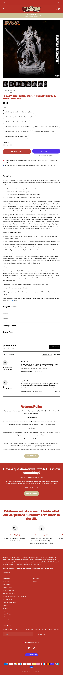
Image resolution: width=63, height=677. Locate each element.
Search (34, 581)
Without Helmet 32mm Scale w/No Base (17, 131)
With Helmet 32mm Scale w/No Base (46, 127)
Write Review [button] (55, 347)
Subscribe (41, 634)
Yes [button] (33, 371)
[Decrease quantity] (4, 145)
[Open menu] (4, 8)
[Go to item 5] (29, 84)
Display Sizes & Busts (9, 602)
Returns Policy (7, 617)
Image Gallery (7, 614)
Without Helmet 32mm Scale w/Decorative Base (19, 117)
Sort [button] (4, 354)
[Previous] (4, 2)
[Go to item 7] (40, 84)
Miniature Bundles (8, 590)
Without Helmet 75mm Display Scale (16, 136)
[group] (11, 345)
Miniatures (6, 581)
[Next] (58, 2)
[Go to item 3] (17, 84)
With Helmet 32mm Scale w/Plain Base (16, 122)
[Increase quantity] (11, 145)
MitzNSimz (30, 672)
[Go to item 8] (45, 84)
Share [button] (40, 371)
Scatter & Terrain (8, 599)
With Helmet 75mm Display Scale (44, 131)
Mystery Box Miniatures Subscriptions (14, 596)
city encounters (16, 292)
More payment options (46, 156)
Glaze (39, 672)
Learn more (6, 572)
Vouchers (5, 605)
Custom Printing (8, 587)
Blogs (4, 611)
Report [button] (36, 371)
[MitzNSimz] (31, 9)
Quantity (6, 142)
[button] (31, 93)
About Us (5, 608)
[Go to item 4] (23, 84)
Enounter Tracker (8, 620)
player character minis (36, 292)
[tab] (47, 354)
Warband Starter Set (9, 593)
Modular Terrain (7, 584)
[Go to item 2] (11, 84)
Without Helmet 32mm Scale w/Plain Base (17, 127)
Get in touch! (31, 493)
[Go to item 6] (34, 84)
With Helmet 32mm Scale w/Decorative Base (18, 112)
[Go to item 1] (5, 84)
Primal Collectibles (9, 90)
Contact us (31, 456)
